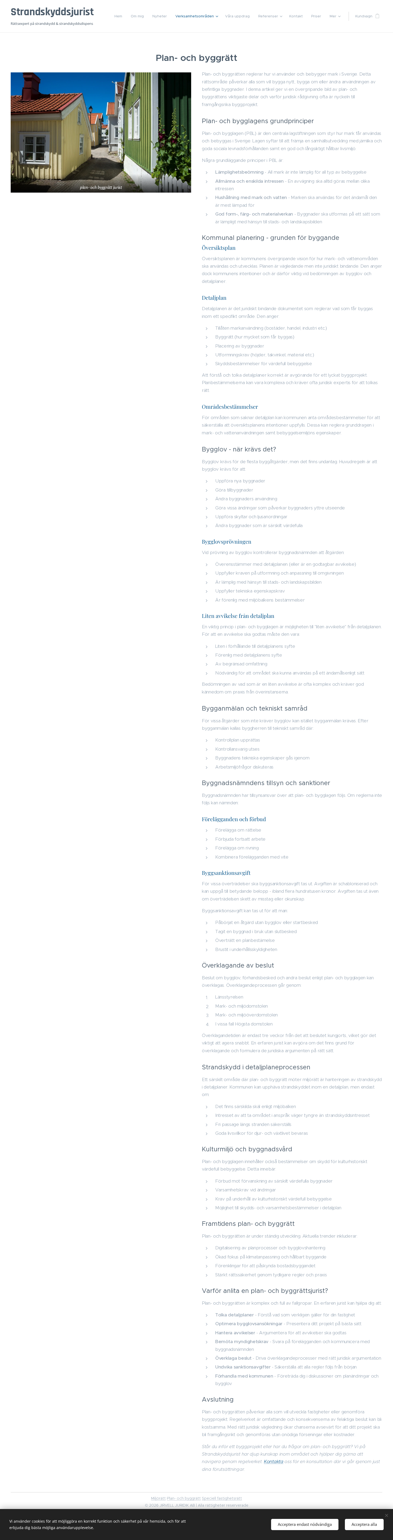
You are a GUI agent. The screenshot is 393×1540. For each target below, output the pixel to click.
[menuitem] (119, 16)
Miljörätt (158, 1498)
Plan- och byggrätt (184, 1498)
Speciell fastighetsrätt (222, 1498)
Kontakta (273, 1461)
